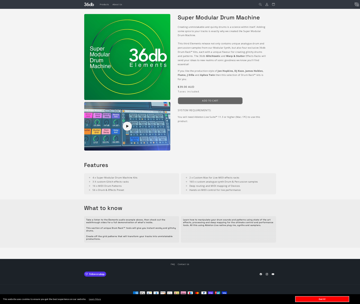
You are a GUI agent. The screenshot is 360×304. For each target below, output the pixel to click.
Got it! (322, 299)
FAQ (173, 264)
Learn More (95, 299)
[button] (260, 4)
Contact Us (183, 264)
